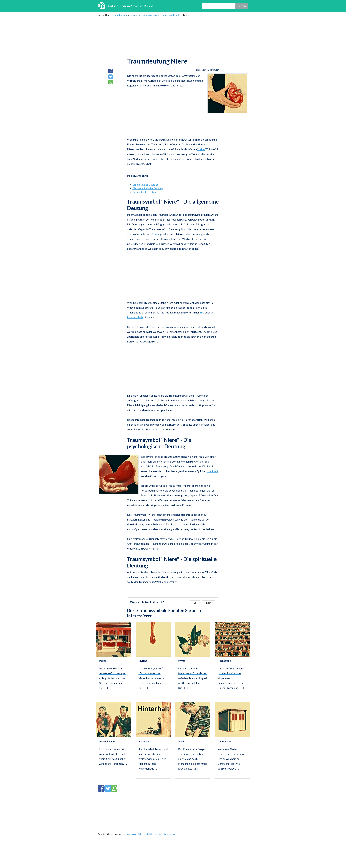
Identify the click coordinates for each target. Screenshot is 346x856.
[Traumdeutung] (101, 6)
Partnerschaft (135, 317)
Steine (201, 149)
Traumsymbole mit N (170, 14)
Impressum (131, 834)
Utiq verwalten (169, 834)
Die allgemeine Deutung (145, 184)
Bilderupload (155, 834)
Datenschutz (143, 834)
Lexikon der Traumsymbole (143, 14)
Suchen (242, 5)
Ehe (202, 312)
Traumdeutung (119, 14)
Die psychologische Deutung (147, 188)
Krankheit (212, 471)
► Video (148, 5)
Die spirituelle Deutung (144, 191)
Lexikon (112, 5)
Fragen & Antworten (131, 5)
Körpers (154, 234)
